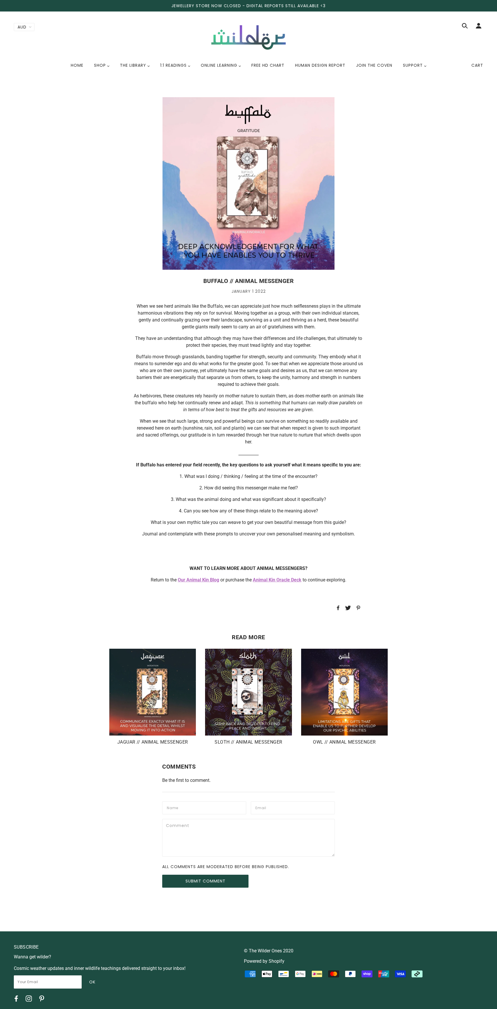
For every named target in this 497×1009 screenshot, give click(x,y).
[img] (465, 27)
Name (173, 807)
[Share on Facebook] (338, 608)
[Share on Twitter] (348, 608)
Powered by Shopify (264, 961)
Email (261, 807)
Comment (178, 825)
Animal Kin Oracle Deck (277, 580)
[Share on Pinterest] (358, 608)
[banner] (249, 37)
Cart (477, 65)
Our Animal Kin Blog (198, 580)
